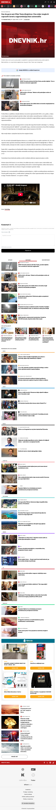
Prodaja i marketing (28, 792)
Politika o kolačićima (28, 799)
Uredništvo (28, 789)
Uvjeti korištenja (28, 794)
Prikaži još (14, 756)
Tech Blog (7, 209)
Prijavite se (28, 250)
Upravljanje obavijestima (28, 803)
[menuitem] (51, 2)
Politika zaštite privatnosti (28, 796)
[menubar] (51, 2)
